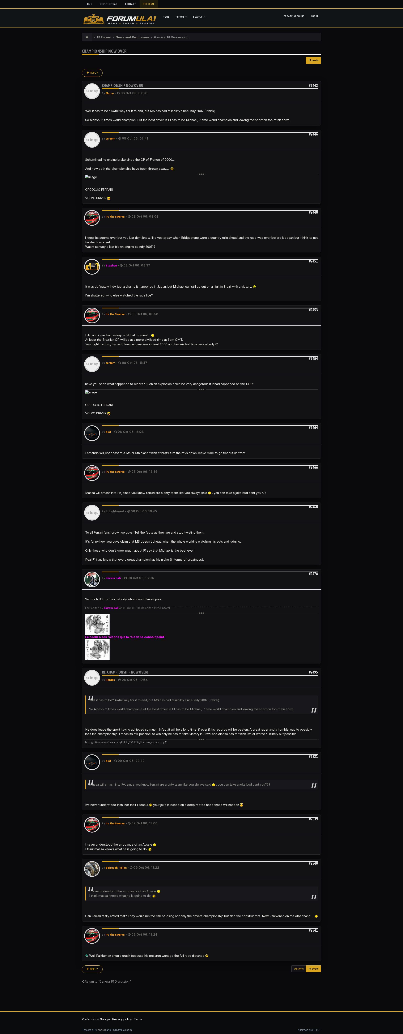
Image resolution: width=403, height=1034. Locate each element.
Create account (294, 16)
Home (89, 4)
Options (299, 968)
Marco (110, 93)
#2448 (313, 212)
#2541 (313, 930)
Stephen (111, 266)
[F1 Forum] (87, 37)
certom (110, 139)
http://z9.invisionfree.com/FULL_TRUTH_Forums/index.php (125, 742)
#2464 (313, 427)
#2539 (313, 819)
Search (198, 16)
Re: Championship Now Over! (125, 672)
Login (314, 16)
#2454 (313, 358)
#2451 (313, 261)
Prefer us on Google (96, 1019)
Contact (130, 4)
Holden (110, 680)
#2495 (313, 672)
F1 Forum (148, 4)
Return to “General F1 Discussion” (107, 981)
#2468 (313, 507)
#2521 (313, 756)
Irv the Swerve (115, 217)
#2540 (313, 863)
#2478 (313, 574)
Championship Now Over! (105, 51)
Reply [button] (93, 72)
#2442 (313, 85)
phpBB (102, 1029)
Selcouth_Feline (116, 868)
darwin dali (113, 578)
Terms (138, 1019)
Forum (180, 16)
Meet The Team (108, 4)
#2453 (313, 310)
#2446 (313, 134)
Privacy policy (122, 1019)
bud (108, 432)
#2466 (313, 467)
